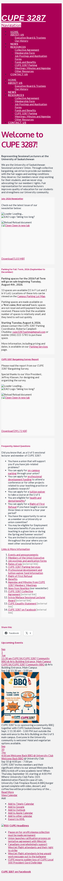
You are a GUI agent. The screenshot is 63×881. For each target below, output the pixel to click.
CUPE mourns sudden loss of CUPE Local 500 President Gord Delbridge (30, 861)
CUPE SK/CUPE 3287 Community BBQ (23, 664)
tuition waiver (37, 491)
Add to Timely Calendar (21, 803)
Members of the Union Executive (26, 557)
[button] (3, 798)
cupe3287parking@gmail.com (28, 331)
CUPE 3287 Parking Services (24, 566)
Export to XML (16, 819)
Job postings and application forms (27, 560)
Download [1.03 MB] (13, 258)
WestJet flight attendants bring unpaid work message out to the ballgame (29, 855)
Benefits (12, 579)
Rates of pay (15, 563)
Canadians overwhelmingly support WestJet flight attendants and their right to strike (30, 847)
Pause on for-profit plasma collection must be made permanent (29, 834)
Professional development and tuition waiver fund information (25, 571)
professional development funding (25, 478)
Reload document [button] (22, 222)
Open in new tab (20, 225)
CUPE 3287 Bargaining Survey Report (20, 359)
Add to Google (16, 806)
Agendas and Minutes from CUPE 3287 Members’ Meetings (26, 584)
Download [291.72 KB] (14, 430)
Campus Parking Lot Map (31, 296)
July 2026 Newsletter (12, 198)
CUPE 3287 (23, 17)
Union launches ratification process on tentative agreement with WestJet (29, 840)
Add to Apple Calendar (20, 812)
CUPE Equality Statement (22, 603)
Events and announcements (23, 554)
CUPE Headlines (19, 825)
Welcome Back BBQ (12, 758)
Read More (7, 792)
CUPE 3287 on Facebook (22, 609)
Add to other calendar (20, 815)
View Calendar (9, 795)
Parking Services (38, 346)
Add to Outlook (16, 809)
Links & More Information (15, 549)
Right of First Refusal (20, 576)
